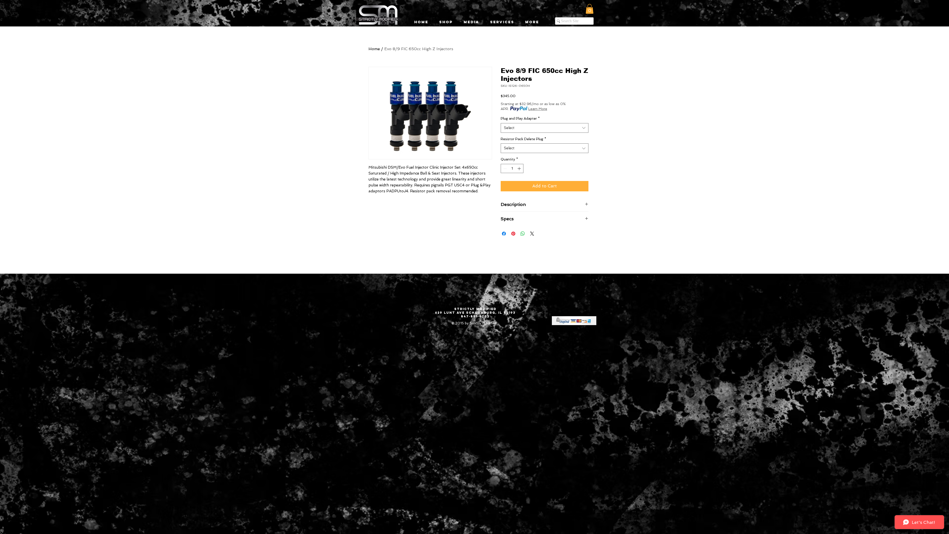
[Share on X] (532, 234)
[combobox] (544, 128)
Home (374, 48)
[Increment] (520, 168)
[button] (589, 9)
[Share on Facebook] (504, 234)
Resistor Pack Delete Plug (523, 139)
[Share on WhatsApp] (523, 234)
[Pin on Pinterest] (513, 234)
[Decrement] (504, 168)
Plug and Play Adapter (520, 118)
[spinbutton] (512, 168)
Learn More (537, 109)
